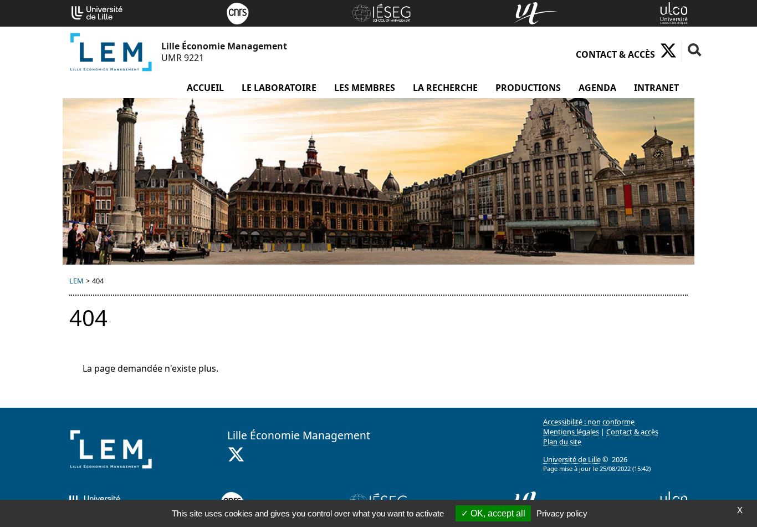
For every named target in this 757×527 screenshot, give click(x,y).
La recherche (445, 88)
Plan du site (562, 442)
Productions (528, 88)
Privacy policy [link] (561, 513)
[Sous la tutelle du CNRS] (238, 12)
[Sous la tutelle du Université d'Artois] (536, 12)
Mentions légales (571, 432)
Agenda (597, 88)
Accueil (205, 88)
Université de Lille (572, 459)
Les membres (364, 88)
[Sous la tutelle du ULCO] (674, 12)
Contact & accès (615, 54)
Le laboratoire (279, 88)
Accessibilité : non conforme (589, 422)
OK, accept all (496, 513)
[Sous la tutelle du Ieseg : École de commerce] (381, 12)
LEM (76, 281)
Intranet (656, 88)
